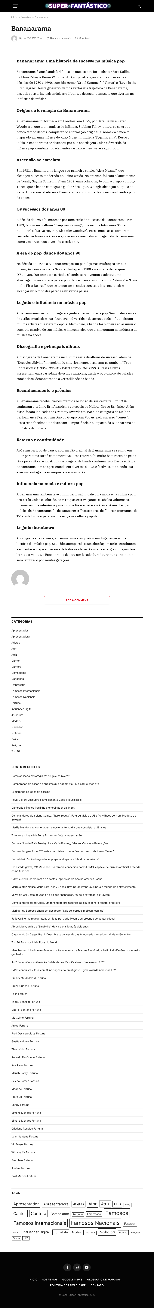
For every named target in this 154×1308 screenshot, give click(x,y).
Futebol (129, 1224)
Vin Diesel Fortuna (22, 1144)
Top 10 (15, 751)
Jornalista (17, 715)
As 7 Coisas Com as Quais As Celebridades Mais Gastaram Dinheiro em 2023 (58, 962)
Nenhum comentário (60, 38)
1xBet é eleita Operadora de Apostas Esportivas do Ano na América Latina (56, 878)
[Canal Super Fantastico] (77, 6)
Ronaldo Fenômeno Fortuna (28, 1057)
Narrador (17, 727)
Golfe (15, 1232)
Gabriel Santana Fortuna (26, 1009)
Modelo (15, 721)
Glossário (26, 17)
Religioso (16, 745)
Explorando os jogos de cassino (30, 791)
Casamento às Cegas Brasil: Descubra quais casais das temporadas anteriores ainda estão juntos (71, 934)
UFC (26, 1238)
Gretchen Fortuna (22, 1160)
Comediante (18, 672)
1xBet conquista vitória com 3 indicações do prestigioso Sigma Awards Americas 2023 (64, 970)
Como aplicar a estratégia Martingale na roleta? (40, 775)
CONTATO (97, 1285)
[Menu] (15, 6)
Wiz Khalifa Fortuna (23, 1152)
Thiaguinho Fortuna (23, 1049)
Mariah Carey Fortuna (24, 1073)
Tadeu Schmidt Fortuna (25, 1001)
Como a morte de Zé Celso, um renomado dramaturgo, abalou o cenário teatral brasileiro (65, 902)
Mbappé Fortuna (21, 1088)
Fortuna (16, 702)
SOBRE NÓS (50, 1279)
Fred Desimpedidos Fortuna (28, 1033)
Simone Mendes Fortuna (26, 1112)
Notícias (16, 733)
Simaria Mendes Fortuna (26, 1120)
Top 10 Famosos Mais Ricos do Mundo (34, 942)
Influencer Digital (21, 709)
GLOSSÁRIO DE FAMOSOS (104, 1279)
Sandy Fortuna (20, 1104)
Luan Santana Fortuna (24, 1136)
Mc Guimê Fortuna (22, 1017)
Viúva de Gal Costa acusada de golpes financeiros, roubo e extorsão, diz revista (60, 894)
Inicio (14, 17)
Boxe (127, 1204)
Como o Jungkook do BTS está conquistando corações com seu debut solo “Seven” (62, 851)
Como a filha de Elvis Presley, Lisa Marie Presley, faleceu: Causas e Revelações (59, 843)
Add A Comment (77, 600)
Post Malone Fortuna (23, 1176)
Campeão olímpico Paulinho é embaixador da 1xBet (43, 807)
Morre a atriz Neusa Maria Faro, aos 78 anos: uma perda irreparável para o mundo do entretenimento (73, 886)
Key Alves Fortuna (22, 1065)
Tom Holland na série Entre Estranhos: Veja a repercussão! (46, 835)
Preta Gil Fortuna (21, 1096)
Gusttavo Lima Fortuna (25, 1041)
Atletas (15, 642)
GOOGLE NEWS (72, 1279)
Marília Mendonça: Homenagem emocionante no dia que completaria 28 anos (58, 827)
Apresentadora (20, 636)
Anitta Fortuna (20, 1025)
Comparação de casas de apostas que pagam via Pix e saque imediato (55, 783)
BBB (117, 1204)
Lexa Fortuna (19, 993)
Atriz (14, 654)
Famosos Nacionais (23, 696)
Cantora (16, 666)
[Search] (139, 6)
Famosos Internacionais (25, 690)
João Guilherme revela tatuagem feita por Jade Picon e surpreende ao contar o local (63, 918)
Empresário (18, 684)
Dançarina (17, 678)
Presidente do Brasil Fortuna (28, 978)
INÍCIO (33, 1279)
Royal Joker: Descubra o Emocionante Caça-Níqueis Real (46, 799)
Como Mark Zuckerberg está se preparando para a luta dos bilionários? (55, 859)
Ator (14, 648)
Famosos (116, 1213)
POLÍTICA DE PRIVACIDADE (68, 1285)
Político (15, 739)
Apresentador (19, 630)
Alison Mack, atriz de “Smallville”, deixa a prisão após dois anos (50, 926)
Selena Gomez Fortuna (25, 1081)
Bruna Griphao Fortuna (25, 985)
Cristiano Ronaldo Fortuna (27, 1128)
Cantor (15, 660)
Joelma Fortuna (20, 1168)
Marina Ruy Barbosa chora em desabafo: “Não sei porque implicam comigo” (57, 910)
